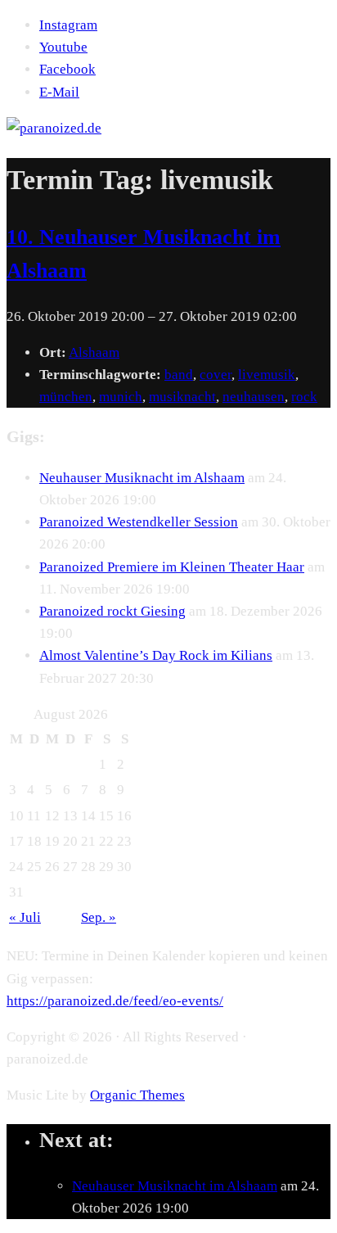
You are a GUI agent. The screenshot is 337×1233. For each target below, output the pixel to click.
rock (304, 396)
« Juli (25, 917)
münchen (65, 396)
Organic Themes (137, 1095)
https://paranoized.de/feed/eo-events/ (115, 1001)
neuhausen (253, 396)
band (178, 374)
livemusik (266, 374)
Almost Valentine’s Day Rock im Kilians (155, 655)
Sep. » (98, 917)
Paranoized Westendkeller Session (138, 522)
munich (120, 396)
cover (215, 374)
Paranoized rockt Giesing (112, 611)
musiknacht (182, 396)
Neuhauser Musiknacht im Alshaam (142, 478)
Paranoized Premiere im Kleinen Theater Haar (171, 567)
